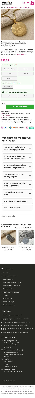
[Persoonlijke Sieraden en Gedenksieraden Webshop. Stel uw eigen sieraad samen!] (7, 3)
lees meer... (21, 54)
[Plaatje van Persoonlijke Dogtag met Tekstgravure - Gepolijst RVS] (9, 237)
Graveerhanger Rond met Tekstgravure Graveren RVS (26, 247)
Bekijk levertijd (7, 115)
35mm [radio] (9, 78)
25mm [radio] (9, 74)
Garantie (6, 295)
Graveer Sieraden (12, 7)
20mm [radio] (26, 69)
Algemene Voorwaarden (11, 292)
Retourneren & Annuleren (11, 286)
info (10, 319)
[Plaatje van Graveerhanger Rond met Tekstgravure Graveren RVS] (26, 237)
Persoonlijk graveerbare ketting (13, 391)
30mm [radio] (26, 74)
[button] (28, 3)
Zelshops (12, 381)
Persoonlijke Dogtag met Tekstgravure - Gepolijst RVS (9, 247)
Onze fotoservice (16, 83)
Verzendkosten (8, 279)
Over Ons (6, 273)
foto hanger (19, 387)
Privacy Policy (7, 298)
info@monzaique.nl (10, 366)
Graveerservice (8, 289)
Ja (9, 96)
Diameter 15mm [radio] (9, 69)
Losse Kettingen (25, 7)
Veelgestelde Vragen (10, 276)
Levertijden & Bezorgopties (12, 282)
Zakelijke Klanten (8, 305)
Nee (25, 96)
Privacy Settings (8, 302)
